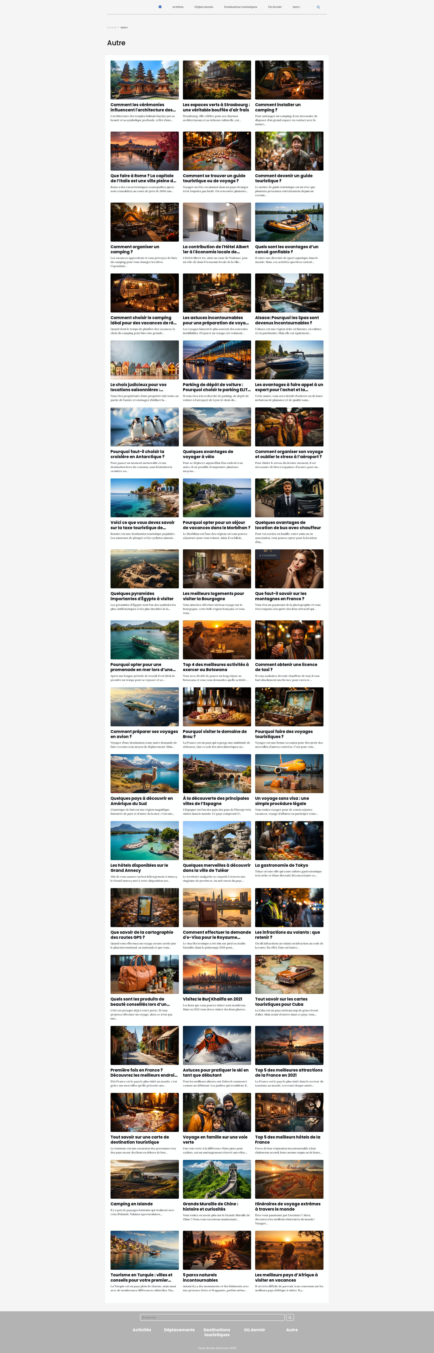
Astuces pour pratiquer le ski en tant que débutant (216, 1072)
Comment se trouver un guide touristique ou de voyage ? (214, 178)
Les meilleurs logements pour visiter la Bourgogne (213, 596)
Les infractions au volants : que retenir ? (287, 934)
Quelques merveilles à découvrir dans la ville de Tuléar (217, 867)
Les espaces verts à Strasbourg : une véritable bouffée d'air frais (216, 107)
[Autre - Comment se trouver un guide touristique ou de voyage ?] (217, 150)
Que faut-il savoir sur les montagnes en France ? (281, 596)
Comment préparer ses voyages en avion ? (144, 734)
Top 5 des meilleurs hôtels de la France (287, 1139)
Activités (178, 6)
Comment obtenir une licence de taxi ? (286, 667)
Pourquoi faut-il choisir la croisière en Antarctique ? (137, 454)
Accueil (111, 27)
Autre (296, 6)
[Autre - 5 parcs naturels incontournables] (217, 1250)
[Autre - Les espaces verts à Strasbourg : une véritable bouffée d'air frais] (217, 79)
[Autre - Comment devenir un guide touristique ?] (289, 150)
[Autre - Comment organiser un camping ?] (145, 221)
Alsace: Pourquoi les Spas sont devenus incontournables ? (287, 320)
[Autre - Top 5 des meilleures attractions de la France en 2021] (289, 1045)
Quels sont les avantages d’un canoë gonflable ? (287, 249)
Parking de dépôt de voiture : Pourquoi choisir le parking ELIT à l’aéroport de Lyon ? (215, 390)
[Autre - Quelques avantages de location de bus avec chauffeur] (289, 497)
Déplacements (203, 6)
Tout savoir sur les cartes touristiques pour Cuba (281, 1001)
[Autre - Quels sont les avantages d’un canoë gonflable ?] (289, 221)
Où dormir (275, 6)
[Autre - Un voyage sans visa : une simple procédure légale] (289, 773)
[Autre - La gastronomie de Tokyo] (289, 840)
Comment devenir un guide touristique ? (284, 178)
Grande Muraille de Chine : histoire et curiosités (210, 1206)
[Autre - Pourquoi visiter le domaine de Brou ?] (217, 706)
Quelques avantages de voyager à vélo (208, 454)
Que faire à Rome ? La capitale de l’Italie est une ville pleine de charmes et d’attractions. (143, 181)
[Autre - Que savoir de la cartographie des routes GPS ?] (145, 907)
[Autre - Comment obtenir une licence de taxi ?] (289, 639)
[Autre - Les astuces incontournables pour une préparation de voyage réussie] (217, 292)
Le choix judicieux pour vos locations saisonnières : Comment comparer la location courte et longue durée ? (144, 392)
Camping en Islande (132, 1204)
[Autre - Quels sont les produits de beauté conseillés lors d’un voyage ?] (145, 974)
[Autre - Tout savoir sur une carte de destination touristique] (145, 1112)
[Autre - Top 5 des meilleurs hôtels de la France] (289, 1112)
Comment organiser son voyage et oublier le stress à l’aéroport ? (289, 454)
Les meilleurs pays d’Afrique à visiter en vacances (286, 1277)
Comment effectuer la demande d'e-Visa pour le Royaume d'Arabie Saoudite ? (217, 937)
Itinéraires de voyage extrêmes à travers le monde (288, 1206)
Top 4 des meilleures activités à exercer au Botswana (216, 667)
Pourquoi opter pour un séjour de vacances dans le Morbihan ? (216, 525)
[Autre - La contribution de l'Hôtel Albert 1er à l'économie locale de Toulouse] (217, 221)
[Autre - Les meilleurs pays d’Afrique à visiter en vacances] (289, 1250)
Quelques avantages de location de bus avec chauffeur (288, 525)
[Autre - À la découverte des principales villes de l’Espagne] (217, 773)
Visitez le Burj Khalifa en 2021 (212, 999)
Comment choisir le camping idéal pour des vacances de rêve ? (145, 323)
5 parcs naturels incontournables (200, 1277)
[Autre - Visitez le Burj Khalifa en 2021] (217, 974)
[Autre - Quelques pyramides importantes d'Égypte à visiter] (145, 568)
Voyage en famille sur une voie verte (215, 1139)
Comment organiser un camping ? (135, 249)
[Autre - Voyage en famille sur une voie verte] (217, 1112)
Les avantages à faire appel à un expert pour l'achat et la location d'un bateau (289, 390)
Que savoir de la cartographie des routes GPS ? (142, 934)
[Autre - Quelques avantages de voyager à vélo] (217, 426)
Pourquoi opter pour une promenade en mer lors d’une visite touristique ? (142, 670)
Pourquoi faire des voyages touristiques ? (284, 734)
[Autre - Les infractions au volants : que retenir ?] (289, 907)
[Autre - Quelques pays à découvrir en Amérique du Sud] (145, 773)
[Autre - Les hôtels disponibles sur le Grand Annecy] (145, 840)
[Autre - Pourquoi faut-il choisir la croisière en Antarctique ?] (145, 426)
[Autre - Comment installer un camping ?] (289, 79)
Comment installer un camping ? (278, 107)
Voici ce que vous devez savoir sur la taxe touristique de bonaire (143, 528)
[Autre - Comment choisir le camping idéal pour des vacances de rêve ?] (145, 292)
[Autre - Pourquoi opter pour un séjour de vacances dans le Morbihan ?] (217, 497)
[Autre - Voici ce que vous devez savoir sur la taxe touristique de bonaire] (145, 497)
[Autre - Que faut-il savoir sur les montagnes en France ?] (289, 568)
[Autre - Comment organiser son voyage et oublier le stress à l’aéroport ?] (289, 426)
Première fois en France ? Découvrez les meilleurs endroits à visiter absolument (144, 1075)
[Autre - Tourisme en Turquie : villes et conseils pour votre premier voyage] (145, 1250)
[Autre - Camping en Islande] (145, 1179)
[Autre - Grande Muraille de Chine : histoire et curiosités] (217, 1179)
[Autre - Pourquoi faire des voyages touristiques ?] (289, 706)
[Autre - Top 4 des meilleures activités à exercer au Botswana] (217, 639)
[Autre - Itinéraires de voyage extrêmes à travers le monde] (289, 1179)
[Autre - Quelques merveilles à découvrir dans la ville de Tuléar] (217, 840)
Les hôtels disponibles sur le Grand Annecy (139, 867)
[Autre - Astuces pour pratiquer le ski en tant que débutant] (217, 1045)
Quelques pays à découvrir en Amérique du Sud (142, 801)
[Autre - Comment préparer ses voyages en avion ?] (145, 706)
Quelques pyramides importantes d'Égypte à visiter (142, 596)
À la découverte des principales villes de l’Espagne (216, 801)
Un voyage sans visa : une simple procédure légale (282, 801)
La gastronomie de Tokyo (281, 865)
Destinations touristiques (240, 6)
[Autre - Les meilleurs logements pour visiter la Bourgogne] (217, 568)
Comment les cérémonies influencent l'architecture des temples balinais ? (142, 110)
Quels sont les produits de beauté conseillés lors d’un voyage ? (139, 1004)
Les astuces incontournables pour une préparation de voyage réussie (217, 323)
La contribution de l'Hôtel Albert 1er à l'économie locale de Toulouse (216, 252)
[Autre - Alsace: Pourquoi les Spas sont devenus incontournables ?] (289, 292)
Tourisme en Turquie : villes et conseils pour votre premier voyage (141, 1280)
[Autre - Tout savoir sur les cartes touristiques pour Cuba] (289, 974)
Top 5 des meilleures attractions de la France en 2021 (289, 1072)
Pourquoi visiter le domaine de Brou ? (215, 734)
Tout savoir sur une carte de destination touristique (140, 1139)
